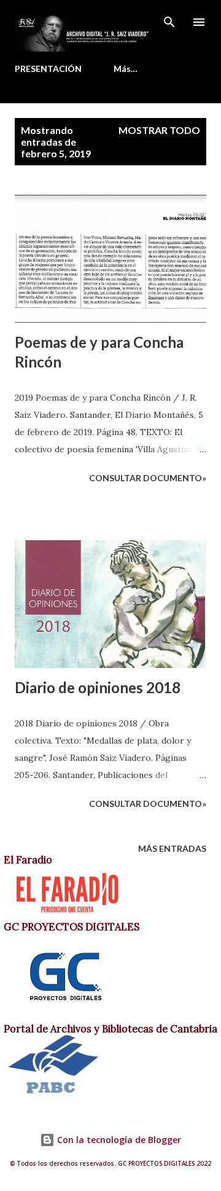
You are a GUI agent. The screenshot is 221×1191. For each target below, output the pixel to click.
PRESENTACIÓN (48, 68)
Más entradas (172, 848)
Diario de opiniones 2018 (97, 687)
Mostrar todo (159, 130)
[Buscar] (169, 22)
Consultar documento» (147, 478)
